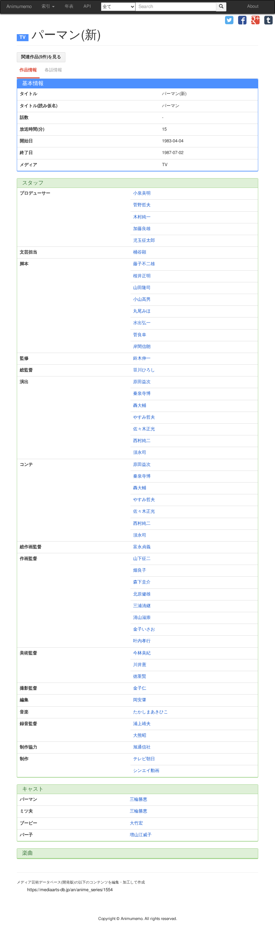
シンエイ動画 (146, 771)
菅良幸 (139, 335)
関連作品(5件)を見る (41, 57)
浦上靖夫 (142, 724)
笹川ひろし (144, 370)
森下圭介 (142, 582)
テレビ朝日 (144, 759)
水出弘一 (142, 323)
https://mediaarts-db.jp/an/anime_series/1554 (70, 890)
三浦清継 (142, 606)
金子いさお (144, 629)
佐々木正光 (144, 429)
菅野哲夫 (142, 205)
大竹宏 (136, 823)
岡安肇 (139, 700)
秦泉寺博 (142, 394)
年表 (69, 6)
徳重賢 (139, 676)
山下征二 (142, 559)
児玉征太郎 (144, 240)
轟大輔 (139, 406)
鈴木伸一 (142, 358)
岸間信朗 (142, 347)
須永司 (139, 452)
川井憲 (139, 665)
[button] (229, 21)
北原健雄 (142, 594)
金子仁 (139, 688)
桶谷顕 (139, 252)
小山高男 (142, 299)
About (253, 6)
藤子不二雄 (144, 264)
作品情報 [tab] (28, 70)
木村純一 (142, 217)
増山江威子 (141, 835)
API (87, 6)
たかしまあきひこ (150, 712)
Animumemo (19, 6)
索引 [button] (46, 6)
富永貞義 (142, 547)
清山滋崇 (142, 618)
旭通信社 (142, 747)
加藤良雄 (142, 229)
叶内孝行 (142, 641)
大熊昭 (139, 735)
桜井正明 (142, 276)
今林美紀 (142, 653)
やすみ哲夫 (144, 417)
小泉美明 (142, 193)
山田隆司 (142, 288)
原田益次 (142, 382)
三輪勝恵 (138, 799)
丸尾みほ (142, 311)
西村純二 (142, 441)
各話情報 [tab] (53, 70)
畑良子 (139, 570)
